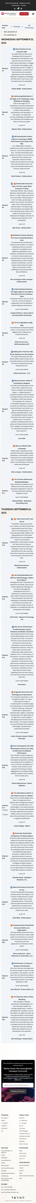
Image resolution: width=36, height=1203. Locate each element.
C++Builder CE (23, 1120)
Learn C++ (22, 1158)
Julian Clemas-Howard (19, 736)
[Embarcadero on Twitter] (18, 1197)
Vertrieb (21, 1170)
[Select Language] (21, 9)
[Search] (14, 9)
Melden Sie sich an (18, 1091)
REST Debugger (23, 1131)
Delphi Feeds (22, 1153)
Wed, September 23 (10, 32)
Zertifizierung (4, 1176)
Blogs (20, 1150)
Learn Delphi (22, 1156)
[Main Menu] (33, 13)
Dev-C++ (21, 1125)
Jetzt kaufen (24, 13)
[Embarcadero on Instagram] (23, 1198)
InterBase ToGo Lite (24, 1133)
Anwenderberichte (6, 1160)
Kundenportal (15, 5)
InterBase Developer (24, 1136)
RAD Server (4, 1128)
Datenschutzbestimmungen (26, 1175)
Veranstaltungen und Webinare (6, 1151)
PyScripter (22, 1141)
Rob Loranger (27, 279)
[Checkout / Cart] (18, 9)
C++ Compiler (23, 1123)
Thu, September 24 (10, 35)
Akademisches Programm (8, 1173)
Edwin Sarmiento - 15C (22, 373)
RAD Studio (4, 1118)
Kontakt (23, 5)
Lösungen (4, 1170)
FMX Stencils (22, 1138)
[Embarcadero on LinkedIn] (20, 1198)
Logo (20, 1178)
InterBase (4, 1125)
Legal (20, 1173)
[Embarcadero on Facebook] (12, 1198)
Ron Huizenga (15, 279)
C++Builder (4, 1123)
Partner (3, 1163)
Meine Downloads (11, 3)
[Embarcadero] (9, 13)
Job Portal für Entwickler (7, 1168)
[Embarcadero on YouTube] (15, 1198)
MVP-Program (5, 1165)
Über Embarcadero (24, 1165)
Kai (2, 1131)
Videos (3, 1155)
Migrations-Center (24, 3)
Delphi (3, 1120)
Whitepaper (4, 1157)
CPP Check (22, 1128)
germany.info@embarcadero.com (10, 1192)
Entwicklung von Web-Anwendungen (7, 1179)
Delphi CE (21, 1118)
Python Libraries (23, 1144)
